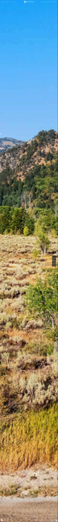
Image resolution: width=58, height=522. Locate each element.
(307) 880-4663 (53, 1)
